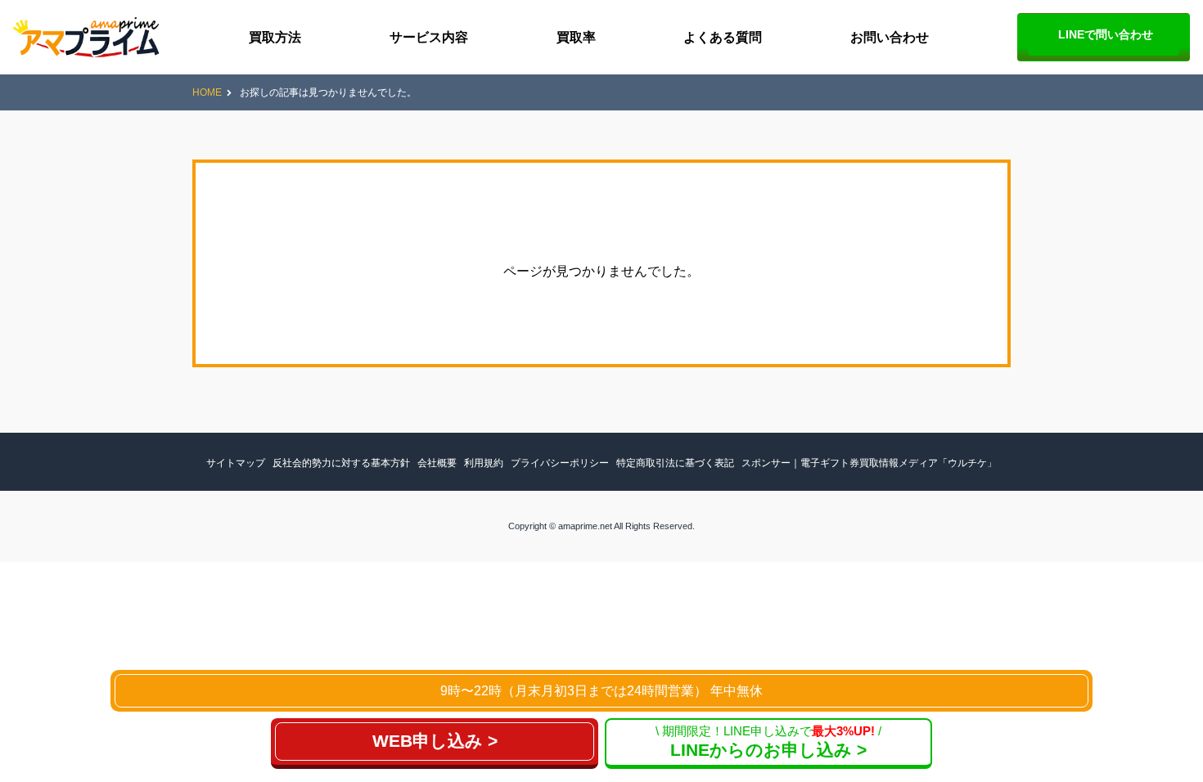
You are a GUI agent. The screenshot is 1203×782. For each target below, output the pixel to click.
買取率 (576, 37)
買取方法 (275, 37)
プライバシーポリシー (560, 463)
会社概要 (437, 463)
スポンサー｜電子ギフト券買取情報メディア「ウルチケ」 (869, 463)
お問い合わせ (889, 37)
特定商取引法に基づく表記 (675, 463)
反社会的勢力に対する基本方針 (341, 463)
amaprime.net (585, 526)
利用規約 (483, 463)
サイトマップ (235, 463)
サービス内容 (429, 37)
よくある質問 (722, 37)
